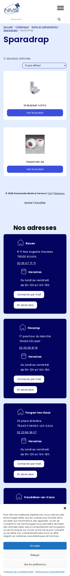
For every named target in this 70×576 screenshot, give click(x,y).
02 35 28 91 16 (28, 348)
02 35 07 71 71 (26, 263)
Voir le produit (35, 112)
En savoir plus (25, 305)
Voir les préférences (35, 564)
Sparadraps (11, 30)
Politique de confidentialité (18, 571)
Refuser (35, 555)
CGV (50, 193)
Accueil (8, 27)
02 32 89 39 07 (27, 432)
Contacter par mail (29, 294)
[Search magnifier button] (59, 19)
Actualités (40, 202)
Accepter (35, 545)
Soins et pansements (45, 27)
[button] (65, 508)
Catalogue (22, 27)
